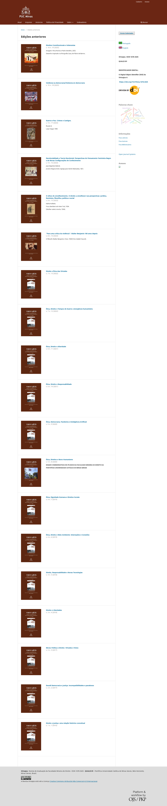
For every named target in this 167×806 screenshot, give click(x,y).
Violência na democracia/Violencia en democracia (65, 83)
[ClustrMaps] (120, 167)
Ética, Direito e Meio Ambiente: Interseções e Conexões (67, 535)
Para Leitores (123, 138)
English (125, 48)
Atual (20, 22)
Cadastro (139, 2)
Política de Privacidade (54, 22)
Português (126, 43)
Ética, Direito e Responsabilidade (59, 384)
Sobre (69, 22)
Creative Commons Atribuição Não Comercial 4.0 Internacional (73, 781)
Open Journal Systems (127, 154)
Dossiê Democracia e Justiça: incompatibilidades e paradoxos (70, 685)
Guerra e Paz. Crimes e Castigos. (58, 120)
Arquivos (28, 22)
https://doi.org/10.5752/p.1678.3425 (133, 82)
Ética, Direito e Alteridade (56, 346)
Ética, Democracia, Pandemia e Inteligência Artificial (66, 422)
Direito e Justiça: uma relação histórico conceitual (65, 723)
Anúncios (39, 22)
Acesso (147, 2)
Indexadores (81, 22)
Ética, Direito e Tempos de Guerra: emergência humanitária (69, 309)
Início (23, 30)
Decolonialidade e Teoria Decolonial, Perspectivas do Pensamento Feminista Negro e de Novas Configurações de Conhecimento (78, 159)
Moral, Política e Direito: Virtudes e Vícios (62, 648)
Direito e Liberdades (54, 610)
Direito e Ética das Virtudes (56, 271)
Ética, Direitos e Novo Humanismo (59, 459)
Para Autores (123, 141)
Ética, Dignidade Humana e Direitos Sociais (63, 497)
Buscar (145, 22)
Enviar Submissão (126, 33)
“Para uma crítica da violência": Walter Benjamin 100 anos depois (71, 233)
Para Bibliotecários (125, 145)
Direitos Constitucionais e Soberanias (60, 45)
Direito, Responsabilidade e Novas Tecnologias (64, 572)
